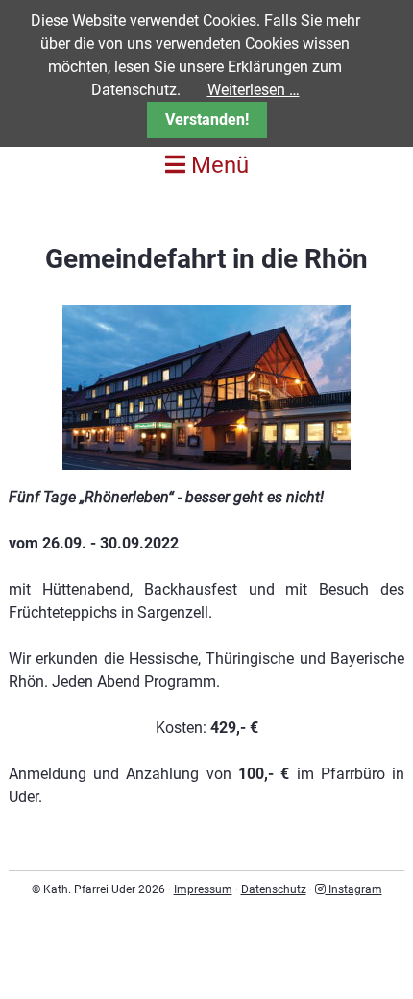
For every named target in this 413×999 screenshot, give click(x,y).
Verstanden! (207, 119)
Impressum (203, 889)
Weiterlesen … (253, 90)
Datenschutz (273, 889)
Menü (217, 165)
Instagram (354, 889)
